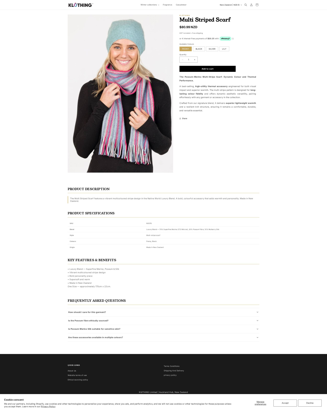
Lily (224, 49)
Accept (285, 403)
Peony (185, 49)
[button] (150, 4)
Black (199, 49)
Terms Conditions (171, 366)
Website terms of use (77, 375)
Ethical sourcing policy (78, 380)
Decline (309, 403)
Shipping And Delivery (174, 370)
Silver (212, 49)
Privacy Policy (48, 406)
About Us (72, 371)
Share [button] (184, 118)
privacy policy (170, 375)
